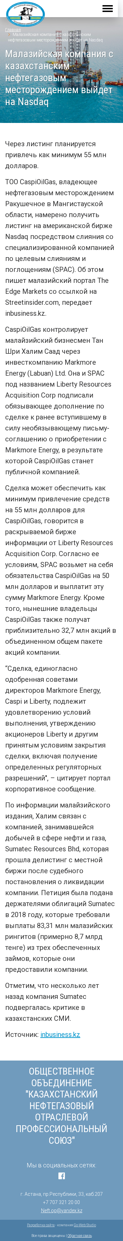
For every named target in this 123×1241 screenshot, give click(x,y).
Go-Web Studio (85, 1225)
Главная (13, 29)
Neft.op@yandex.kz (61, 1210)
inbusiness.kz (60, 1034)
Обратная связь (80, 1236)
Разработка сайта (41, 1225)
